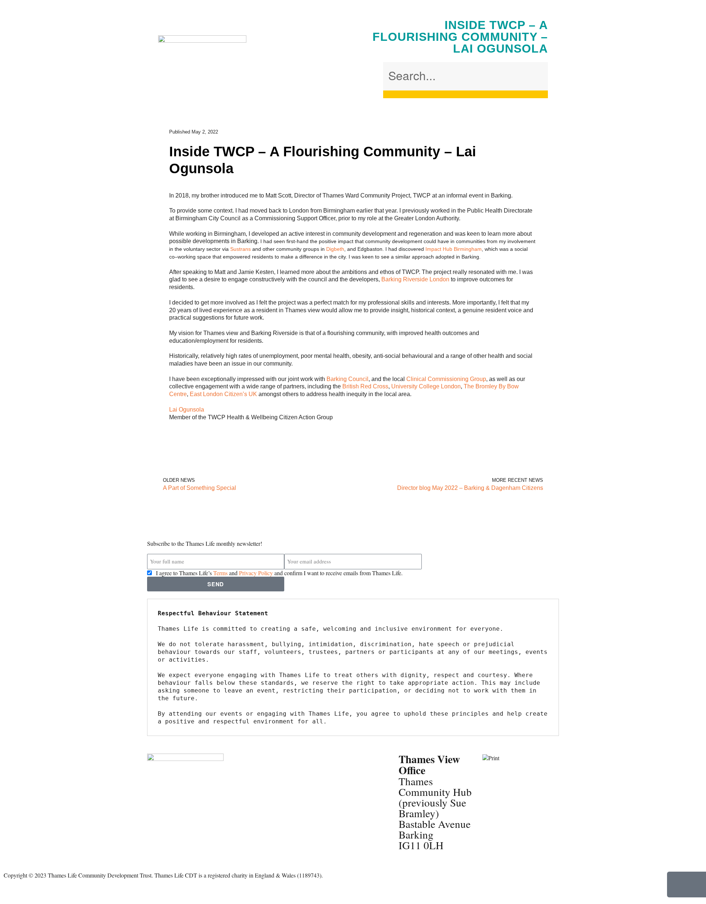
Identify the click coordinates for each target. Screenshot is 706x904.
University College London (426, 386)
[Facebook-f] (156, 810)
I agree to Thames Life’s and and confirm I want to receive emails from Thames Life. (279, 573)
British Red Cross (365, 386)
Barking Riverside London (415, 279)
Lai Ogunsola (186, 409)
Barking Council (347, 379)
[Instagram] (196, 810)
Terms (220, 573)
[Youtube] (156, 830)
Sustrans (240, 249)
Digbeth (335, 249)
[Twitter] (176, 810)
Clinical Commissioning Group (446, 379)
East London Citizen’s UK (223, 394)
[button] (465, 58)
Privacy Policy (256, 573)
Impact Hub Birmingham (453, 249)
